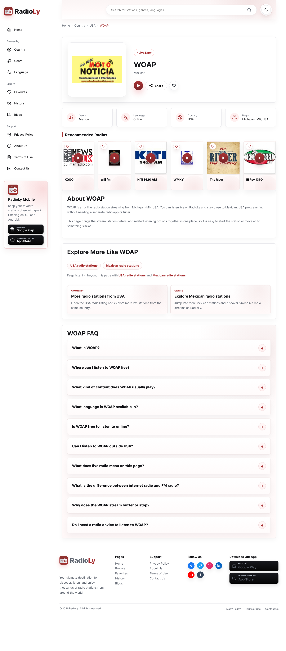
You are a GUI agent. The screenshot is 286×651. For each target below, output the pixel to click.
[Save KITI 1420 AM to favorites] (140, 146)
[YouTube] (191, 574)
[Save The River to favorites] (212, 146)
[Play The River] (223, 158)
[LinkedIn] (218, 565)
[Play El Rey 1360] (259, 158)
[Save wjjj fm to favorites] (103, 146)
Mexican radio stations (122, 265)
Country (79, 25)
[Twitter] (200, 565)
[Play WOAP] (138, 85)
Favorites (121, 573)
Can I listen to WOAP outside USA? (102, 446)
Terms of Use (159, 573)
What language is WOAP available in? (105, 407)
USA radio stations (84, 265)
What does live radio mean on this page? (108, 466)
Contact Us (157, 578)
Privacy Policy (159, 563)
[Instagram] (209, 565)
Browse (120, 568)
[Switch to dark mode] (266, 9)
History (120, 578)
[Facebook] (191, 565)
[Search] (249, 9)
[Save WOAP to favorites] (173, 85)
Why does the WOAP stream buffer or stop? (110, 505)
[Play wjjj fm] (114, 158)
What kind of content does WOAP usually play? (114, 387)
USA (92, 25)
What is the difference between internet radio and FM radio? (125, 485)
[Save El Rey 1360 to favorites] (249, 146)
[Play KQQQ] (78, 158)
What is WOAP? (86, 348)
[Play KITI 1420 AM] (151, 158)
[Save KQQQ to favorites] (67, 146)
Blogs (119, 583)
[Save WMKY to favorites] (176, 146)
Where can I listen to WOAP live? (101, 367)
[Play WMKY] (187, 158)
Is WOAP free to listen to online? (100, 426)
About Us (156, 568)
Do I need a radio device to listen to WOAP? (110, 525)
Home (66, 25)
